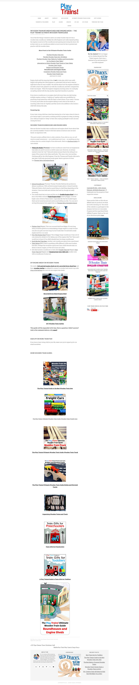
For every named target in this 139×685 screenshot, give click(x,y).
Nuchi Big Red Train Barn (39, 241)
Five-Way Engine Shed (39, 235)
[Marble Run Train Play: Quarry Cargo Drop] (98, 296)
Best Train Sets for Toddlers (94, 655)
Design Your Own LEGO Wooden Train (98, 242)
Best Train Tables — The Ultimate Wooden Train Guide (97, 179)
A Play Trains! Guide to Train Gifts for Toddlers (55, 579)
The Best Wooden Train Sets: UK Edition (55, 57)
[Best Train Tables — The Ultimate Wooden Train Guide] (98, 176)
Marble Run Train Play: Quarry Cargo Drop (98, 299)
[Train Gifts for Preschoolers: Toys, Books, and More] (55, 533)
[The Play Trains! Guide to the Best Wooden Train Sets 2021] (98, 120)
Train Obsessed (43, 639)
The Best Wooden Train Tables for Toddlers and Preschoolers (55, 59)
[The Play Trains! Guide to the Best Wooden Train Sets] (55, 373)
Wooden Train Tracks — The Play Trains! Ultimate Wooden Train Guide (97, 151)
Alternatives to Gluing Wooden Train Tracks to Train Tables (55, 63)
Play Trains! (69, 9)
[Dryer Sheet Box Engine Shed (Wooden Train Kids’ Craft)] (55, 282)
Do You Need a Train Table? (55, 61)
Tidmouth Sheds (37, 148)
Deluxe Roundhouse (38, 184)
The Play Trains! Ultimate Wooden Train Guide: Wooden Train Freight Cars (55, 419)
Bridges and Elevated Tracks (55, 67)
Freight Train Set (64, 250)
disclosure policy (72, 141)
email (55, 330)
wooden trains (38, 640)
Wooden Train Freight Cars (55, 74)
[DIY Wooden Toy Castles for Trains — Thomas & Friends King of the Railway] (55, 308)
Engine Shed (69, 194)
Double (62, 194)
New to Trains (37, 639)
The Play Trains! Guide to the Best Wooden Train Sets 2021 (98, 122)
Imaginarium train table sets (58, 252)
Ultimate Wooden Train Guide (52, 639)
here (102, 215)
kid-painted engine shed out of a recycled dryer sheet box (57, 266)
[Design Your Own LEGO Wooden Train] (98, 239)
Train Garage (36, 243)
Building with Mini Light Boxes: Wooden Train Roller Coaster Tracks (98, 271)
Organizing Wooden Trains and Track (55, 72)
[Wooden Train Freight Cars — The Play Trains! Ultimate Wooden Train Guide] (55, 405)
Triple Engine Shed (54, 196)
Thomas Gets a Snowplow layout (44, 160)
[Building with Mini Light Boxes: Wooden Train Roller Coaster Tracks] (98, 267)
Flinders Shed (36, 226)
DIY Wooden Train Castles (55, 324)
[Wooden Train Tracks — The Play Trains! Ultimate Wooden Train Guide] (55, 437)
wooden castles (39, 268)
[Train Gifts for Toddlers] (55, 565)
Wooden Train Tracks (55, 65)
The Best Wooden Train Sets (55, 55)
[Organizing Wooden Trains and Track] (55, 503)
